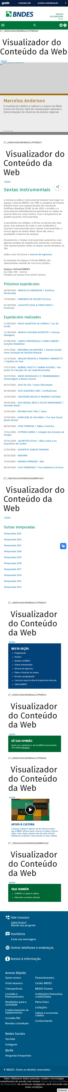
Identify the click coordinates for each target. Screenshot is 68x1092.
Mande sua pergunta (23, 925)
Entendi (62, 1090)
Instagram (11, 1044)
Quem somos (13, 977)
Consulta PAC (12, 1018)
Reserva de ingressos (24, 669)
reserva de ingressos (41, 254)
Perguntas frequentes (18, 1055)
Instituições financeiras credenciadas (48, 995)
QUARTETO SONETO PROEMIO (33, 449)
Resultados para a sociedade (15, 1003)
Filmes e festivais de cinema (27, 672)
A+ (60, 19)
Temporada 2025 (12, 533)
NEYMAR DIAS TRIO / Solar (32, 411)
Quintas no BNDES (22, 661)
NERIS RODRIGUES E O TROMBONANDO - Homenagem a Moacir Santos (32, 377)
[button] (3, 61)
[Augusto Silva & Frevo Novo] (8, 131)
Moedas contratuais (17, 1023)
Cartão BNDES (43, 983)
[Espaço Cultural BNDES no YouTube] (11, 131)
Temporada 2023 (12, 545)
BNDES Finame (44, 988)
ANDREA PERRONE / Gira (31, 461)
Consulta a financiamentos (14, 995)
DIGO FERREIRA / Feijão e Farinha (36, 426)
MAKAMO (23, 455)
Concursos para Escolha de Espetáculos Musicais (36, 680)
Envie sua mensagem (23, 939)
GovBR (6, 3)
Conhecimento (44, 1020)
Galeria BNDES (21, 684)
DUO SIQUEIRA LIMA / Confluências (37, 390)
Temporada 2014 (13, 587)
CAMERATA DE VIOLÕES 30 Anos (34, 299)
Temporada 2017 (13, 569)
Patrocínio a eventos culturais (27, 897)
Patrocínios (42, 1002)
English (59, 14)
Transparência (13, 988)
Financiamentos (44, 977)
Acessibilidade (56, 16)
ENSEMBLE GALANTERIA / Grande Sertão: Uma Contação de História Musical (33, 351)
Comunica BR (24, 3)
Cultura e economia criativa (46, 1014)
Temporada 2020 (13, 551)
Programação (20, 653)
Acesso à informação (48, 3)
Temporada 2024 (13, 539)
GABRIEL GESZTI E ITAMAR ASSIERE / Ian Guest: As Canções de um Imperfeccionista (32, 369)
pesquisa (25, 748)
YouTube (10, 1039)
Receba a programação (24, 676)
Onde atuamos (14, 983)
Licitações (41, 1007)
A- (62, 19)
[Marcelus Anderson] (4, 131)
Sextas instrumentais (24, 665)
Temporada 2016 (13, 575)
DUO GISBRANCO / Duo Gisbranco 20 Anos (41, 467)
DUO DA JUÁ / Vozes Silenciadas (35, 384)
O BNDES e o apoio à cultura (27, 893)
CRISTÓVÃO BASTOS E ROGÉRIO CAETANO (39, 396)
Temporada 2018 (13, 563)
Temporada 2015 (12, 581)
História (18, 657)
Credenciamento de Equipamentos (17, 1011)
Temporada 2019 (13, 557)
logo (20, 14)
